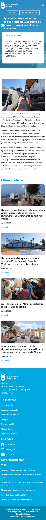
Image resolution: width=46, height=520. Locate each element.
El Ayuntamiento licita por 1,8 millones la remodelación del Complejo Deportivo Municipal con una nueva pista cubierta (20, 261)
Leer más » (5, 227)
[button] (3, 25)
